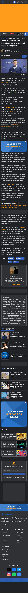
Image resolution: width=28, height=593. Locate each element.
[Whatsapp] (14, 574)
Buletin (5, 557)
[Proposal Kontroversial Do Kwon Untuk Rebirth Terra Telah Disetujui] (5, 385)
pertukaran (4, 82)
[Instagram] (9, 574)
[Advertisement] (14, 18)
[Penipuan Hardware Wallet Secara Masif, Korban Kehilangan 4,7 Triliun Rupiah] (21, 453)
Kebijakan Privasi (15, 479)
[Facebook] (14, 569)
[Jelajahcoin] (2, 2)
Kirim (14, 474)
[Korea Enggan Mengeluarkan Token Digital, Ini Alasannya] (5, 375)
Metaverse (20, 537)
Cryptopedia (6, 535)
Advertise (5, 559)
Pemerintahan (20, 258)
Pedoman (5, 554)
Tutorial (5, 532)
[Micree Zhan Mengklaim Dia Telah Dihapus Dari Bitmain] (5, 345)
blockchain (13, 92)
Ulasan (5, 537)
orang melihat (12, 184)
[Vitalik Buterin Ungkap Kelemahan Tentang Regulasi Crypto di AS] (5, 335)
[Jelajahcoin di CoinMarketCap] (26, 34)
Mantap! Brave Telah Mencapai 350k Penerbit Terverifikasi (16, 396)
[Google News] (19, 574)
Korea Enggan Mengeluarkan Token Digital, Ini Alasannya (17, 375)
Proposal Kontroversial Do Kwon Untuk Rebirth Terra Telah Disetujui (16, 386)
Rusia (9, 261)
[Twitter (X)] (9, 569)
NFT (18, 542)
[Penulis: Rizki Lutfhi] (2, 50)
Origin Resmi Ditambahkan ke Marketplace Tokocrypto (17, 355)
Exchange (11, 258)
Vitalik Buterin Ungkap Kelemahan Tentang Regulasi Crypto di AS (17, 336)
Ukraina (16, 261)
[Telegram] (19, 569)
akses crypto (12, 111)
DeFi (18, 540)
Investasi (5, 542)
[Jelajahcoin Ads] (14, 146)
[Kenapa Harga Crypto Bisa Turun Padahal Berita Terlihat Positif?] (21, 436)
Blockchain (20, 532)
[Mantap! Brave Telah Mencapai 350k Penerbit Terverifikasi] (5, 395)
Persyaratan (7, 479)
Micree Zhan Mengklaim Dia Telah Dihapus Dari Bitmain (17, 345)
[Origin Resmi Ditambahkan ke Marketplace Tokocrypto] (5, 355)
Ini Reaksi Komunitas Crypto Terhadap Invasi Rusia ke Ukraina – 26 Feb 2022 (13, 205)
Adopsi (5, 540)
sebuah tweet (10, 107)
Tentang (5, 549)
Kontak (5, 552)
